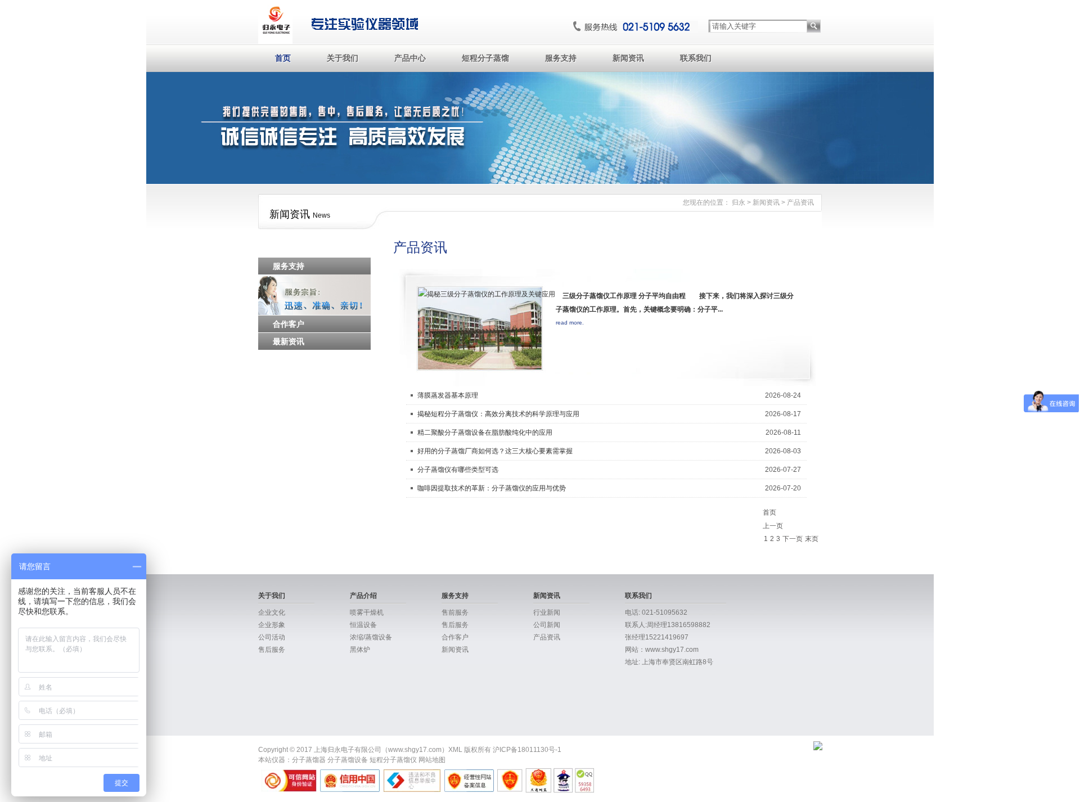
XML (455, 750)
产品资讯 (800, 202)
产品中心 (410, 57)
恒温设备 (363, 625)
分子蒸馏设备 (347, 760)
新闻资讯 (628, 57)
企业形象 (271, 625)
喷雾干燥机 (367, 612)
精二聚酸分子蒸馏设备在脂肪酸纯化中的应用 (484, 432)
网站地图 (432, 760)
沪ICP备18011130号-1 (527, 750)
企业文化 (271, 612)
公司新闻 (546, 625)
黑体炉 (360, 650)
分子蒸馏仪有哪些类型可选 (457, 470)
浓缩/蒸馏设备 (371, 637)
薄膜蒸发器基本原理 (447, 395)
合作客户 (455, 637)
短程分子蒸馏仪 (393, 760)
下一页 (792, 539)
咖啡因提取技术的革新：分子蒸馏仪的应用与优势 (491, 488)
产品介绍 (363, 596)
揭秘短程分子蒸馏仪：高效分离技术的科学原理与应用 (498, 414)
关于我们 (342, 57)
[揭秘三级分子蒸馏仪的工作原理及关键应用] (486, 294)
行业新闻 (546, 612)
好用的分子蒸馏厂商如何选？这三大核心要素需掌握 (495, 451)
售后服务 (271, 650)
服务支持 (561, 57)
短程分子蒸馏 (485, 57)
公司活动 (271, 637)
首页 (283, 57)
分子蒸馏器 (309, 760)
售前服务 (455, 612)
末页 (811, 539)
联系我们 (696, 57)
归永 (738, 202)
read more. (570, 322)
